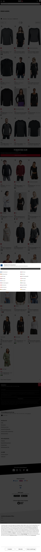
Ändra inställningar (31, 549)
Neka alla (20, 549)
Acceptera (10, 549)
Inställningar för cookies (13, 535)
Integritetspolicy (33, 535)
